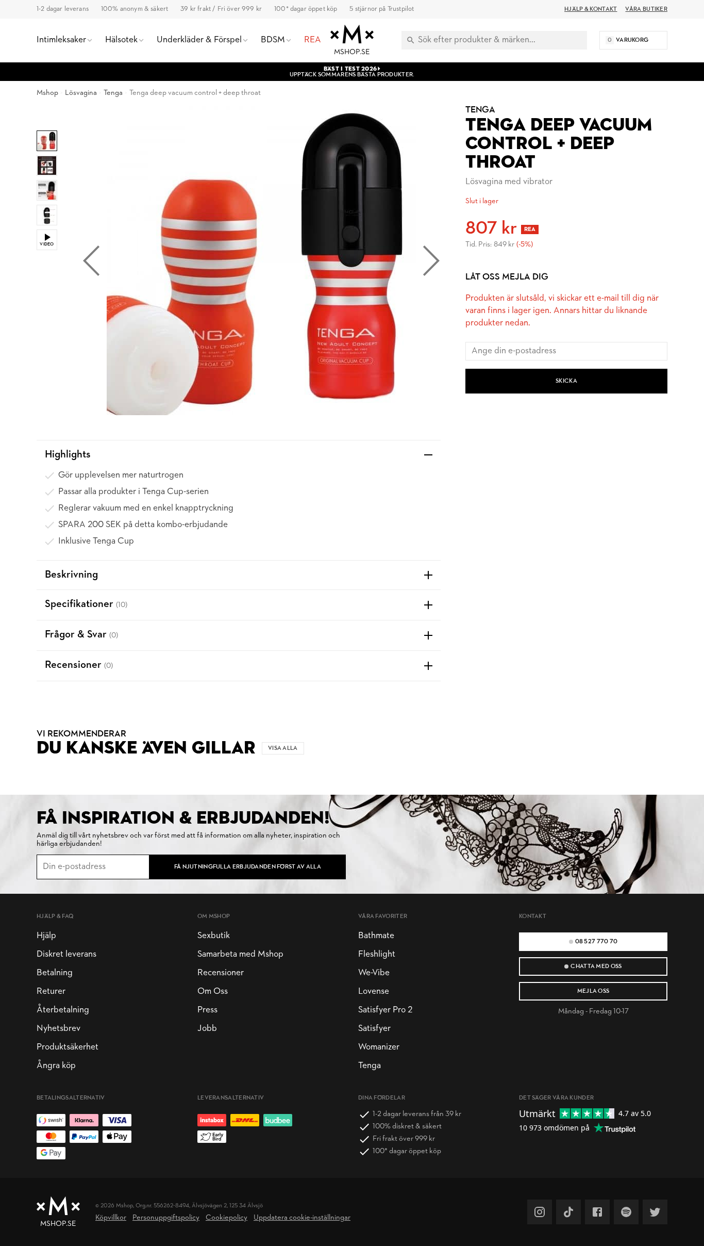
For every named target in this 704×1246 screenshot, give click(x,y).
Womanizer (378, 1047)
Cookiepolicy (226, 1218)
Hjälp (46, 935)
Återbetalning (63, 1010)
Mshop (47, 93)
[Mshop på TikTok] (568, 1212)
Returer (51, 991)
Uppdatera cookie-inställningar (302, 1218)
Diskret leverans (66, 954)
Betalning (55, 973)
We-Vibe (374, 973)
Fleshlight (376, 954)
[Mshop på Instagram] (539, 1212)
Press (207, 1010)
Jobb (207, 1028)
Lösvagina (81, 93)
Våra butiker (646, 9)
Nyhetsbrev (58, 1028)
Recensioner (220, 973)
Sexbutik (213, 935)
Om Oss (212, 991)
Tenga (113, 93)
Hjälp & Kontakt (590, 9)
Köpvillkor (110, 1218)
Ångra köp (56, 1065)
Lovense (373, 991)
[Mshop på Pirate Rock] (626, 1212)
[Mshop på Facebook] (597, 1212)
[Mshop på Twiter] (655, 1212)
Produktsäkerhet (67, 1047)
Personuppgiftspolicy (165, 1218)
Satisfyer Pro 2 (385, 1010)
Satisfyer (374, 1028)
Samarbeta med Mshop (240, 954)
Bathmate (376, 935)
